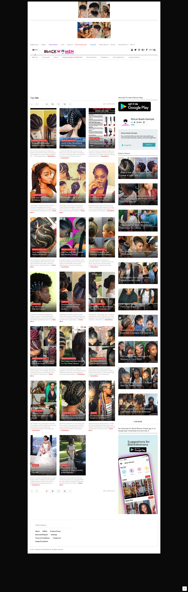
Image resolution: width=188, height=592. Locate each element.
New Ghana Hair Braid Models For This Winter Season (72, 362)
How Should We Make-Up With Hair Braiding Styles (100, 199)
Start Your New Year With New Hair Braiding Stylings (72, 253)
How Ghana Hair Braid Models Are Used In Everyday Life (101, 308)
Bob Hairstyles (53, 44)
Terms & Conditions (42, 538)
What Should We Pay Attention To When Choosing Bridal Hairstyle (72, 470)
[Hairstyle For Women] (57, 53)
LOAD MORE (138, 422)
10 (52, 104)
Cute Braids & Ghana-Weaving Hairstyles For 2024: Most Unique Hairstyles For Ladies (136, 225)
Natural (69, 44)
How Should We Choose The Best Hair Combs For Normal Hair (101, 143)
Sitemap (54, 535)
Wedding (35, 465)
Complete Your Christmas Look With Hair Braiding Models (70, 307)
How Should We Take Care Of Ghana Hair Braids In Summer (43, 362)
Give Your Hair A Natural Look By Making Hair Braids (43, 199)
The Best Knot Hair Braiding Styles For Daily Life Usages (72, 199)
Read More (51, 156)
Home (36, 57)
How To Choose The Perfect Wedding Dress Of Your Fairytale (42, 470)
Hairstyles (104, 57)
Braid (55, 57)
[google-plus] (143, 50)
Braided (94, 413)
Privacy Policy (55, 531)
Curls (62, 44)
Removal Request (41, 535)
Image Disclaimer (134, 57)
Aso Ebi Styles (38, 410)
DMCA (45, 531)
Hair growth (46, 57)
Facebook (93, 44)
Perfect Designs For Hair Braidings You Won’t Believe (100, 253)
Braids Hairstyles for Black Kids (72, 57)
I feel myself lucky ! (118, 57)
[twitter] (135, 50)
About (37, 531)
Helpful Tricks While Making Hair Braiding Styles (71, 144)
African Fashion (92, 57)
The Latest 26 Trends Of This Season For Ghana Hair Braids (72, 417)
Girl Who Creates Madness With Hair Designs (42, 308)
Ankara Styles (103, 44)
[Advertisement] (94, 78)
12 (65, 104)
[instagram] (139, 50)
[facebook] (146, 50)
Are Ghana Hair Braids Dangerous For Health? (99, 362)
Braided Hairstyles (39, 140)
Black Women (122, 44)
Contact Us (57, 538)
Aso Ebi (113, 44)
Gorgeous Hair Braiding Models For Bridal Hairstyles (43, 144)
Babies (44, 44)
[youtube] (132, 50)
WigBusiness (34, 44)
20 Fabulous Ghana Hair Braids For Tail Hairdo (99, 417)
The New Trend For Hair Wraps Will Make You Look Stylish (42, 416)
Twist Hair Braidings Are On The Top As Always (42, 253)
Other (131, 44)
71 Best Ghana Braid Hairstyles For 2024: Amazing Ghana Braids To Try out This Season (137, 199)
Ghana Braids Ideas (81, 44)
